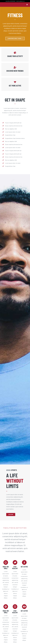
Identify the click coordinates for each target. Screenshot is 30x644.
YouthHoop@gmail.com (20, 1)
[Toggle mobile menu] (27, 4)
